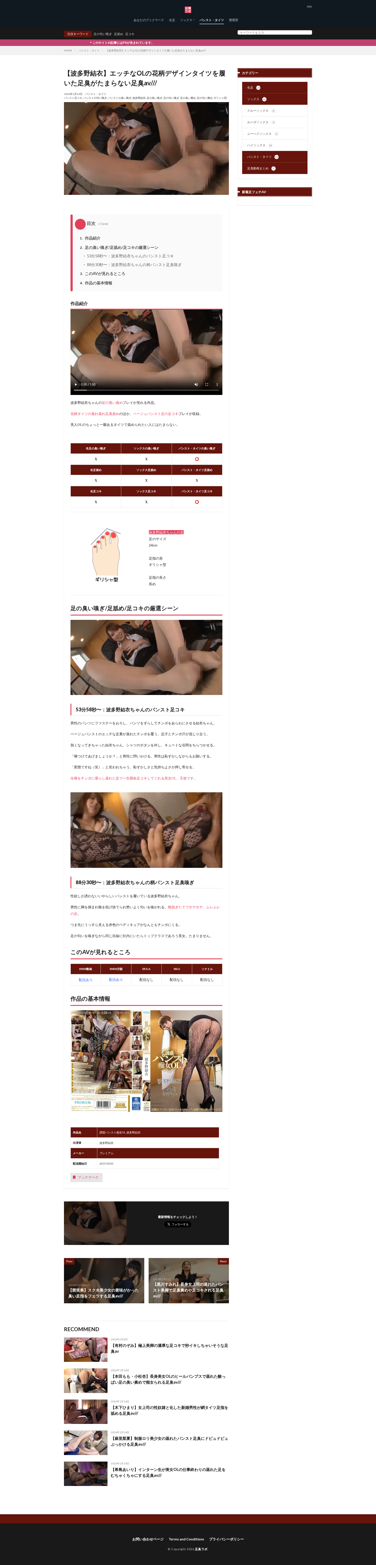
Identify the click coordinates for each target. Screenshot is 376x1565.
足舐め (118, 34)
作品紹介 (90, 238)
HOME (68, 50)
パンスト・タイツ (212, 20)
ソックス (186, 20)
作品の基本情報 (96, 282)
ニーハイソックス (262, 133)
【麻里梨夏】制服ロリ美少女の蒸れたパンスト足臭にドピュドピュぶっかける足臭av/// (169, 1441)
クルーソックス (260, 110)
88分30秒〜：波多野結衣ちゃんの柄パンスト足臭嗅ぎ (134, 264)
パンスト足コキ (73, 97)
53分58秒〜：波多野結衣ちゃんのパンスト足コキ (130, 255)
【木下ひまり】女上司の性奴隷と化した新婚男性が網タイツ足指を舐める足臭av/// (169, 1410)
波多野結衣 (139, 97)
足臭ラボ (201, 1549)
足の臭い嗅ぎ (154, 97)
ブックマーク (88, 1177)
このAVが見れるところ (102, 273)
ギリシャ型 (220, 97)
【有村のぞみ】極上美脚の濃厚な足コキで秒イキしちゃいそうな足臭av (169, 1348)
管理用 (233, 20)
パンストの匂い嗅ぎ (95, 97)
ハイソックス (259, 145)
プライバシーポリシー (226, 1539)
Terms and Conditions (186, 1539)
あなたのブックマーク (149, 20)
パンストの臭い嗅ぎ (119, 97)
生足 (172, 20)
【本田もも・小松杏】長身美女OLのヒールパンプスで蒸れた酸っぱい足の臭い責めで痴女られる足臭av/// (168, 1379)
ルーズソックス (260, 122)
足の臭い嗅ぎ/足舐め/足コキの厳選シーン (119, 247)
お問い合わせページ (148, 1539)
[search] (307, 32)
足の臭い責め (188, 97)
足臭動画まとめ (260, 168)
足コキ (129, 34)
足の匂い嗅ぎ (103, 34)
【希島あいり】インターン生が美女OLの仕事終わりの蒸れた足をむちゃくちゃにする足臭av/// (168, 1472)
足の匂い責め (205, 97)
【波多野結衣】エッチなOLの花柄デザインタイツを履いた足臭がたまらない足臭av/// (156, 50)
